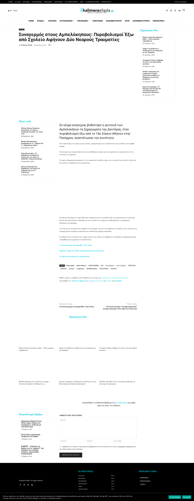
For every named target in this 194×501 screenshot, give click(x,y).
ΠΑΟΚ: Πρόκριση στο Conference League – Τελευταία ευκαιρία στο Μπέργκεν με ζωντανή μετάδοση (151, 75)
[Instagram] (156, 10)
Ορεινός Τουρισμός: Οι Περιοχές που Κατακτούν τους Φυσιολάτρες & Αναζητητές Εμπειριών (152, 89)
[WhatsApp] (119, 45)
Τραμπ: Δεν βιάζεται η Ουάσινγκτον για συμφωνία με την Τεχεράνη (153, 50)
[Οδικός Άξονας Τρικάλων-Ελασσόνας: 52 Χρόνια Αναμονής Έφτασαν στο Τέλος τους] (49, 131)
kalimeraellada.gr (81, 265)
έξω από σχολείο (121, 265)
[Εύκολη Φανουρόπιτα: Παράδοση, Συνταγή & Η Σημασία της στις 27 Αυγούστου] (49, 169)
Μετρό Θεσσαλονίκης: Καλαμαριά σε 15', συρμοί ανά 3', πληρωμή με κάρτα (32, 143)
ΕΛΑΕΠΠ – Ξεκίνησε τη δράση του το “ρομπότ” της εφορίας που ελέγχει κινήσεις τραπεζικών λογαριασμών (32, 450)
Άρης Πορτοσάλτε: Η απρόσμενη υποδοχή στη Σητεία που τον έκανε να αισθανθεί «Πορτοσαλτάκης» (31, 156)
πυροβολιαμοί (80, 268)
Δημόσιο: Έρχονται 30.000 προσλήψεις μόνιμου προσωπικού (81, 251)
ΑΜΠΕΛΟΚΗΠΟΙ (93, 265)
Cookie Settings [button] (175, 497)
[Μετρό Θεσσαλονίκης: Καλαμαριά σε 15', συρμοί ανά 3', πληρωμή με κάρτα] (49, 144)
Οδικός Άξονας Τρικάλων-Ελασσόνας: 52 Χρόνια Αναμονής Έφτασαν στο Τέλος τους (32, 131)
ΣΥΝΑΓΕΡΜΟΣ (103, 268)
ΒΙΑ (102, 265)
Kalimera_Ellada (26, 45)
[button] (183, 10)
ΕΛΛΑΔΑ (21, 29)
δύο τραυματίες (110, 265)
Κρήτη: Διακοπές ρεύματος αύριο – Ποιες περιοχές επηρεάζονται (152, 39)
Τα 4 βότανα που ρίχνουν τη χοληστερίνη (74, 256)
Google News (121, 403)
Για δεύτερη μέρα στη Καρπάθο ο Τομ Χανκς (75, 245)
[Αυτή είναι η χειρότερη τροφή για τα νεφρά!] (49, 437)
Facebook (100, 281)
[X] (114, 45)
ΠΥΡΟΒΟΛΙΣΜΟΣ (91, 268)
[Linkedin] (164, 10)
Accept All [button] (186, 497)
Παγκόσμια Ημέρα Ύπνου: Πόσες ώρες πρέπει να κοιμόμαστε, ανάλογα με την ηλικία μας (31, 424)
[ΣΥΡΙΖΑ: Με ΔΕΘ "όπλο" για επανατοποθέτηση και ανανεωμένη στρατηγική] (118, 367)
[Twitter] (160, 10)
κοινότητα (71, 268)
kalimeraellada (70, 265)
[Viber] (129, 45)
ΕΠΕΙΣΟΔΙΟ (132, 265)
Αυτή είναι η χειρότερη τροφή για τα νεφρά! (30, 435)
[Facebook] (152, 10)
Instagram (92, 281)
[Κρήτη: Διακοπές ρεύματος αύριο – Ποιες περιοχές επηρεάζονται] (38, 333)
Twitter (109, 281)
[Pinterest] (134, 45)
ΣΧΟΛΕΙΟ (114, 268)
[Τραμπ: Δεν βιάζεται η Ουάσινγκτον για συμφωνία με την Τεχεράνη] (78, 333)
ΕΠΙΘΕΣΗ (63, 268)
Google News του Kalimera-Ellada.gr (115, 278)
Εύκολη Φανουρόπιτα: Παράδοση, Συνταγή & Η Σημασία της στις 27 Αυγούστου (30, 169)
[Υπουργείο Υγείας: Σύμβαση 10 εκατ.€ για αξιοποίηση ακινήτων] (118, 333)
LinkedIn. (118, 281)
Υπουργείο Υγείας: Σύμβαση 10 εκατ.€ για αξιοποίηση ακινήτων (153, 62)
